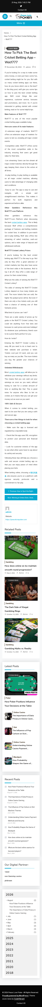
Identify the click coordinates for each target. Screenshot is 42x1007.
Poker (8, 698)
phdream (8, 881)
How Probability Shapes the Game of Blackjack (21, 762)
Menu (20, 23)
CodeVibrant (19, 999)
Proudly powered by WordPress (15, 996)
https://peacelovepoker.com (16, 519)
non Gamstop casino (13, 876)
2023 (9, 950)
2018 (9, 973)
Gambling (10, 562)
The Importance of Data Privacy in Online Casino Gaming (23, 717)
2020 (9, 967)
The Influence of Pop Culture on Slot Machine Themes (21, 732)
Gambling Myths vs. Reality (18, 648)
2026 (9, 895)
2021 (9, 961)
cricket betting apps (19, 222)
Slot (15, 727)
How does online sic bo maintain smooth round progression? (20, 839)
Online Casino (19, 712)
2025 (9, 938)
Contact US (22, 10)
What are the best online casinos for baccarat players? (21, 849)
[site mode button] (37, 16)
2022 (9, 955)
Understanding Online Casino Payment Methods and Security (22, 747)
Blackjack (17, 757)
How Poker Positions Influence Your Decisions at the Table (21, 788)
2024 (9, 944)
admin (28, 67)
